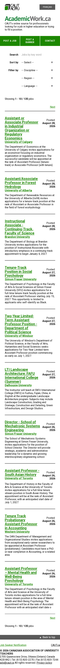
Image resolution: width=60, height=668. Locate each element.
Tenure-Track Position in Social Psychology (18, 271)
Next (52, 106)
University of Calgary (18, 142)
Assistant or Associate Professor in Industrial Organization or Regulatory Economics (21, 128)
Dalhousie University (18, 385)
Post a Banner (30, 41)
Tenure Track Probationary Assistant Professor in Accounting (21, 522)
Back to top (49, 637)
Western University (17, 531)
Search (14, 54)
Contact (50, 41)
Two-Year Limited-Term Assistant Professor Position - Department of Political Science (21, 324)
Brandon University (17, 237)
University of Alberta (18, 190)
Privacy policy (44, 662)
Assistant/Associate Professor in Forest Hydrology (21, 183)
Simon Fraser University (20, 279)
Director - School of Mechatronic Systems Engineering (22, 426)
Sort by (14, 62)
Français (47, 7)
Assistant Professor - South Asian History (22, 473)
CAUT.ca (55, 645)
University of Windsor (19, 335)
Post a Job (9, 41)
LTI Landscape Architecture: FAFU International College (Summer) (21, 375)
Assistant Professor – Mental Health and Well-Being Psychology (21, 574)
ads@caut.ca (7, 662)
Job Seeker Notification (13, 645)
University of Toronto (19, 478)
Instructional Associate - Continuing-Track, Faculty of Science (19, 227)
